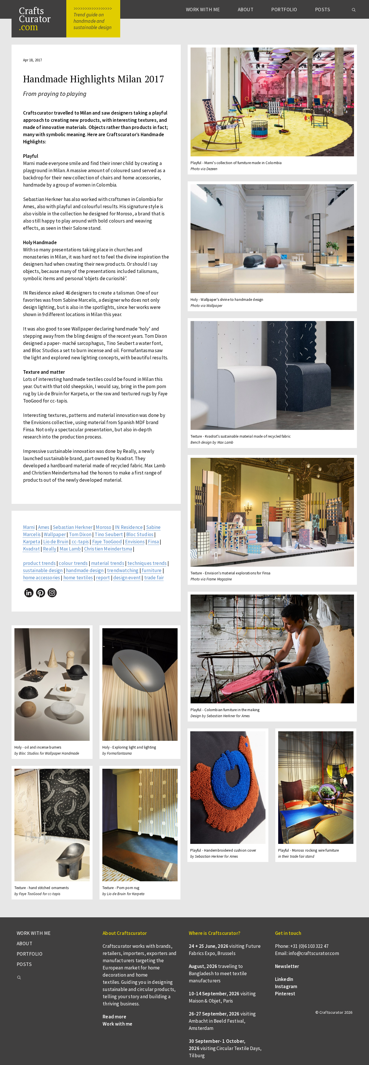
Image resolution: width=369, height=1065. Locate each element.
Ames (44, 527)
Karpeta (31, 541)
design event (127, 577)
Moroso (103, 527)
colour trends (73, 563)
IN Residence (129, 527)
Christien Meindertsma (108, 549)
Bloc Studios (139, 534)
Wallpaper (55, 534)
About (246, 9)
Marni (29, 527)
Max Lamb (70, 549)
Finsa (153, 541)
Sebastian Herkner (73, 527)
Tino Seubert (109, 534)
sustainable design (43, 570)
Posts (322, 9)
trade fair (154, 577)
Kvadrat (31, 549)
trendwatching (122, 570)
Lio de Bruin (55, 541)
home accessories (41, 577)
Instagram (286, 986)
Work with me (203, 9)
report (103, 577)
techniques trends (147, 563)
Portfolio (284, 9)
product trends (39, 563)
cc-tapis (80, 541)
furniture (152, 570)
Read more (114, 1016)
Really (49, 549)
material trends (107, 563)
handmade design (85, 570)
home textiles (78, 577)
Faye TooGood (107, 541)
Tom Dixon (80, 534)
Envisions (135, 541)
